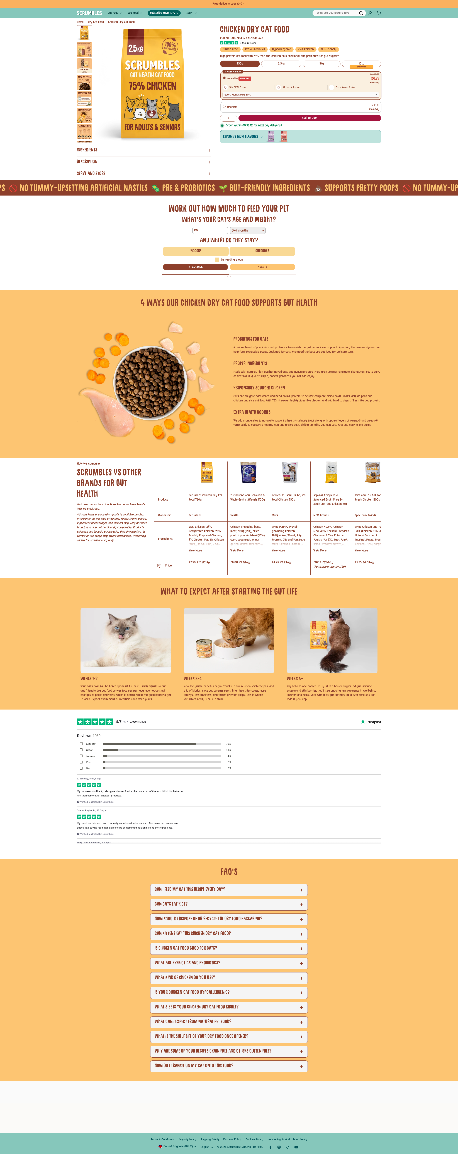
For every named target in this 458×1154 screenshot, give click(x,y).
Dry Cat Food (96, 22)
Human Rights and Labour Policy (287, 1139)
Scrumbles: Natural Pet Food (244, 1147)
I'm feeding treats (232, 259)
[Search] (361, 13)
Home (80, 22)
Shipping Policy (210, 1139)
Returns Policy (232, 1139)
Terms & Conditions (162, 1139)
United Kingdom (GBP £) (178, 1146)
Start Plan (243, 4)
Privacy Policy (187, 1139)
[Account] (370, 13)
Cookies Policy (254, 1139)
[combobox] (339, 13)
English (205, 1147)
